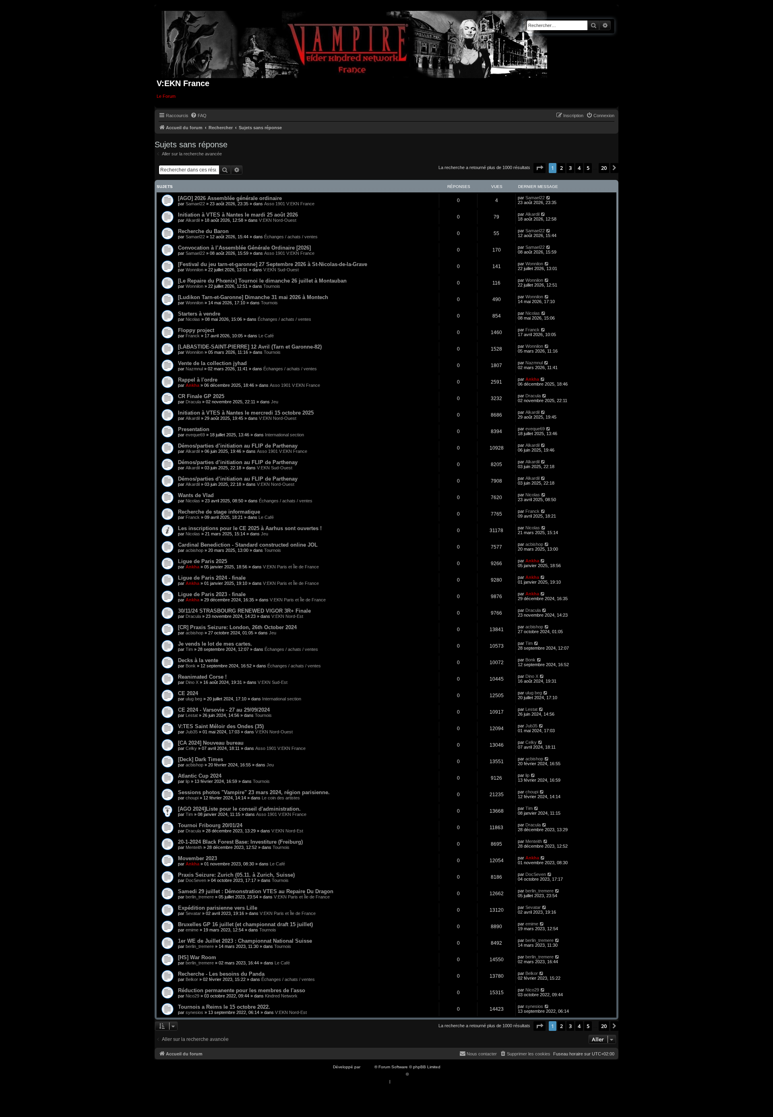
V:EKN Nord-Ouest (277, 220)
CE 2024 (188, 693)
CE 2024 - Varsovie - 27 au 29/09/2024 (224, 710)
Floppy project (196, 330)
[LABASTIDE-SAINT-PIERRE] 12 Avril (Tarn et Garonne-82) (250, 347)
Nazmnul (194, 368)
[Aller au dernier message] (548, 197)
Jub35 (192, 731)
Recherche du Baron (203, 231)
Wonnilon (194, 269)
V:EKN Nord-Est (287, 616)
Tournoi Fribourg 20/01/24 (210, 825)
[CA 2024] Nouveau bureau (211, 743)
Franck (193, 335)
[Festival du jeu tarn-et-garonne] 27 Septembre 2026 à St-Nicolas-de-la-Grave (272, 264)
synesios (194, 1012)
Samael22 (195, 203)
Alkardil (193, 220)
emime (192, 929)
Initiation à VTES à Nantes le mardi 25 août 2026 (238, 215)
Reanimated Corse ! (202, 677)
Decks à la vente (198, 660)
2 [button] (561, 167)
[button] (539, 168)
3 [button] (570, 167)
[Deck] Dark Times (200, 759)
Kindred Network (281, 995)
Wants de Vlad (196, 495)
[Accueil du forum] (354, 43)
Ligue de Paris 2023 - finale (212, 594)
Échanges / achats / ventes (291, 236)
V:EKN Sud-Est (272, 682)
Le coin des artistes (281, 797)
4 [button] (579, 167)
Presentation (193, 429)
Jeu (274, 401)
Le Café (266, 335)
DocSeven (196, 880)
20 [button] (604, 167)
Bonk (191, 665)
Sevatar (193, 913)
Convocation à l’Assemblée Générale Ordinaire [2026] (244, 248)
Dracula (193, 401)
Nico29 (192, 995)
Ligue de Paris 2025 (202, 561)
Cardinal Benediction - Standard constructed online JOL (248, 545)
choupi (192, 797)
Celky (191, 748)
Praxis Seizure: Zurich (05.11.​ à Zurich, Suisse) (236, 875)
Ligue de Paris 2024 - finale (212, 578)
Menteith (194, 847)
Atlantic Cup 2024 (199, 776)
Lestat (192, 715)
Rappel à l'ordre (197, 380)
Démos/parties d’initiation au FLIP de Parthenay (238, 446)
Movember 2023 (197, 858)
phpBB (368, 1067)
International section (284, 434)
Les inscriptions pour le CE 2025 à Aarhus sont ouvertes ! (250, 528)
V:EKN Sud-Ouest (281, 269)
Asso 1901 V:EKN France (289, 203)
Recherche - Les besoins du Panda (221, 974)
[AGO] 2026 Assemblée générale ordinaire (230, 198)
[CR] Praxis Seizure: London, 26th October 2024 (237, 627)
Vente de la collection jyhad (212, 363)
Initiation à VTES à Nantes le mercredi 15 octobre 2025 (246, 413)
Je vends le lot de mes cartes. (215, 644)
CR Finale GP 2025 (201, 396)
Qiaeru (416, 1074)
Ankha (192, 385)
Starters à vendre (199, 314)
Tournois (271, 286)
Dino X (192, 682)
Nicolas (193, 319)
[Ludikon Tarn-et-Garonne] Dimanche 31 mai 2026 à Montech (253, 297)
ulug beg (194, 698)
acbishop (194, 550)
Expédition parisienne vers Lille (217, 908)
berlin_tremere (200, 896)
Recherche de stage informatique (219, 512)
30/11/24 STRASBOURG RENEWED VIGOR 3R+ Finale (244, 611)
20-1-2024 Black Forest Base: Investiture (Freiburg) (240, 842)
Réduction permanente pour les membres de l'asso (241, 990)
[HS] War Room (197, 957)
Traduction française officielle (378, 1074)
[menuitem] (198, 115)
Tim (189, 649)
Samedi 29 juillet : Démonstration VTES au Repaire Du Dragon (255, 891)
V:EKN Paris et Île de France (291, 566)
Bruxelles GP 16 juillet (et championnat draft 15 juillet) (245, 924)
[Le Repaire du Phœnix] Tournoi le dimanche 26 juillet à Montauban (262, 281)
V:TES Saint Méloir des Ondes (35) (221, 726)
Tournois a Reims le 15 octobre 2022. (224, 1007)
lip (188, 781)
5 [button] (588, 167)
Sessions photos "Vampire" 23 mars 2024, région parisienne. (254, 792)
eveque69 (195, 434)
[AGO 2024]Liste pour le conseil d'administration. (239, 809)
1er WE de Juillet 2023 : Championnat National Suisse (245, 941)
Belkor (192, 979)
